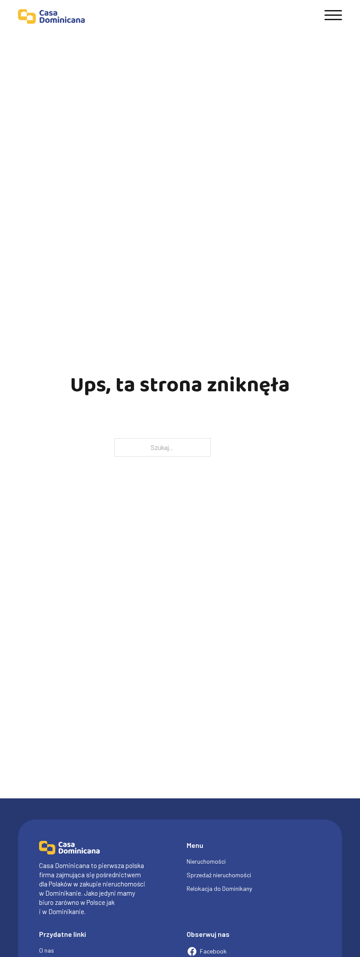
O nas (46, 950)
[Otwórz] (333, 15)
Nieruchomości (206, 861)
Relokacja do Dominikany (219, 888)
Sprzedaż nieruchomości (219, 875)
